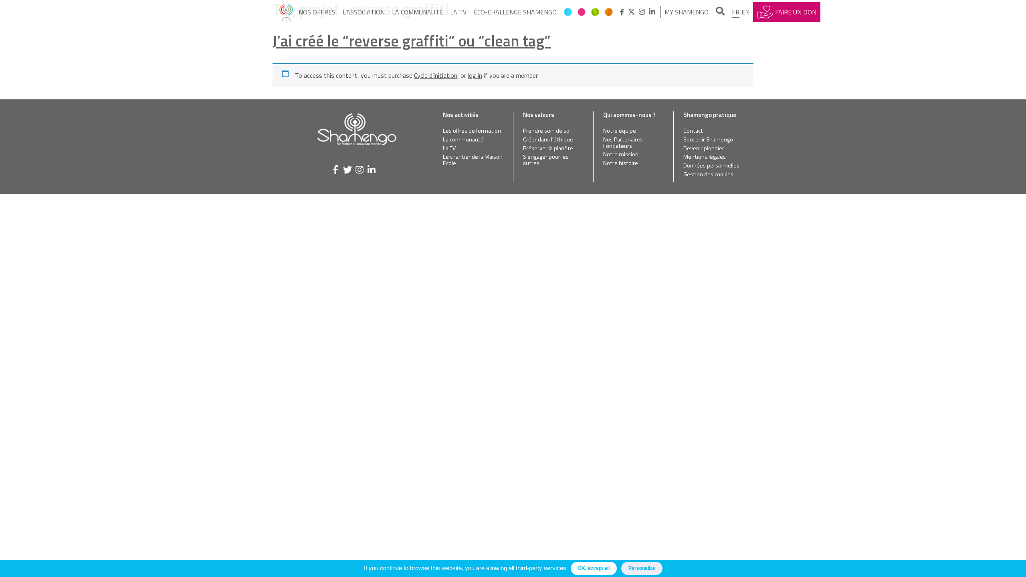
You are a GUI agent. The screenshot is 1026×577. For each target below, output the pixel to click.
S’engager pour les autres (546, 160)
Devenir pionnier (703, 148)
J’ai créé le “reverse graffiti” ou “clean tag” (412, 40)
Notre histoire (620, 163)
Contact (693, 131)
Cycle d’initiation (435, 75)
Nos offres (317, 12)
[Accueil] (286, 12)
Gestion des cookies (708, 174)
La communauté (417, 12)
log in (475, 75)
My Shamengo (686, 12)
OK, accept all (594, 568)
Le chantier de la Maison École (473, 160)
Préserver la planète (548, 148)
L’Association (364, 12)
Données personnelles (711, 165)
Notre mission (620, 154)
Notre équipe (619, 131)
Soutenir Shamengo (708, 139)
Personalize (641, 568)
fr (735, 12)
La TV (458, 12)
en (745, 12)
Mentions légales (704, 157)
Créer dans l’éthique (548, 139)
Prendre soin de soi (547, 131)
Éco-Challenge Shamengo (515, 12)
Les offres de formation (472, 131)
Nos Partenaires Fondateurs (623, 142)
